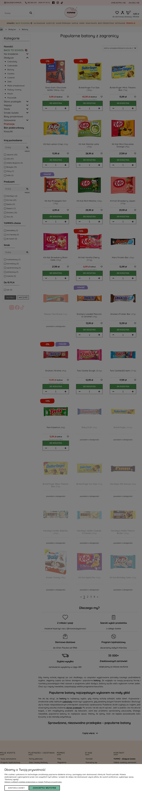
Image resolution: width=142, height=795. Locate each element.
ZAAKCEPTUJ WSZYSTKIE (44, 788)
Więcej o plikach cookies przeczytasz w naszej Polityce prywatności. (33, 782)
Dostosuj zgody (16, 788)
